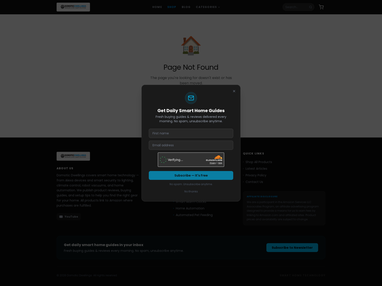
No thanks (191, 191)
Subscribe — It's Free (191, 175)
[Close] (234, 91)
